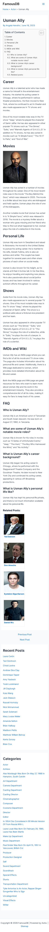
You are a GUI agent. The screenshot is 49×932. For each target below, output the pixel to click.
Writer (5, 905)
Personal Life (12, 43)
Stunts (6, 879)
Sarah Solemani (10, 712)
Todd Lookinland (11, 684)
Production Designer (12, 857)
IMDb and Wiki (13, 49)
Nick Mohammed (11, 707)
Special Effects (10, 875)
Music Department (11, 841)
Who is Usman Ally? (18, 55)
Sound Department (11, 866)
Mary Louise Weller (11, 716)
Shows (10, 46)
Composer (8, 803)
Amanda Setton (10, 721)
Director (6, 812)
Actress (6, 769)
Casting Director (10, 794)
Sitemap (24, 926)
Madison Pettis (10, 730)
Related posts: (17, 75)
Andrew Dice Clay (11, 670)
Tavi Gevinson (9, 661)
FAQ (8, 52)
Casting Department (12, 790)
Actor (5, 764)
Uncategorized (10, 896)
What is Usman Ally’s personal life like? (25, 70)
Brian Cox (7, 744)
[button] (40, 33)
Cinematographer (11, 799)
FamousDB (11, 4)
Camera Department (12, 785)
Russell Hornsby (10, 702)
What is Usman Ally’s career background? (22, 64)
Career (9, 37)
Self (4, 861)
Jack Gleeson (9, 698)
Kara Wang (8, 693)
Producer (7, 852)
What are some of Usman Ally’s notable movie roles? (24, 58)
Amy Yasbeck (9, 679)
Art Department (10, 781)
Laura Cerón (8, 656)
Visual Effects (9, 900)
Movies (10, 40)
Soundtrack (8, 870)
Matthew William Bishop (14, 735)
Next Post (25, 640)
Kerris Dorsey (9, 739)
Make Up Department (13, 836)
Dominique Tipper (11, 675)
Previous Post (25, 634)
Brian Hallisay (9, 725)
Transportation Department (15, 884)
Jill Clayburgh (9, 688)
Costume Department (13, 808)
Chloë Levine (9, 665)
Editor (5, 817)
